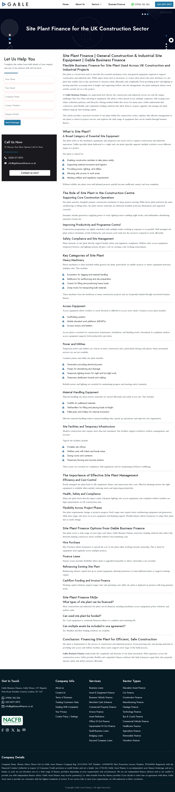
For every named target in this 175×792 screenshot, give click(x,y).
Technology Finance (132, 711)
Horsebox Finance (131, 740)
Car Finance (128, 692)
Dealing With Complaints (67, 707)
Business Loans (96, 687)
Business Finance (117, 4)
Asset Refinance (96, 716)
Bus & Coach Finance (133, 716)
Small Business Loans (99, 730)
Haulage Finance (130, 707)
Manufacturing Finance (133, 702)
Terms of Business (64, 697)
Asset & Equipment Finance (102, 692)
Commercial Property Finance (102, 707)
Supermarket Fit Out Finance (102, 726)
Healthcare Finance (132, 726)
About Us (80, 4)
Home (65, 4)
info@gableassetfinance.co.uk (22, 163)
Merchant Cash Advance (100, 702)
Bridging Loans (96, 735)
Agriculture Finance (132, 730)
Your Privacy (61, 711)
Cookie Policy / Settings (67, 716)
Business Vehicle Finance (101, 697)
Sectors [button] (96, 4)
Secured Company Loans (100, 740)
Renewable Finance (132, 735)
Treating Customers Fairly (67, 702)
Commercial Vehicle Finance (136, 721)
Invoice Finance (96, 711)
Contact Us (60, 692)
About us (60, 687)
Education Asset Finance (134, 687)
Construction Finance (132, 697)
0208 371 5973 (15, 157)
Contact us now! (30, 173)
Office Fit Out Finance (99, 721)
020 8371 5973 (164, 4)
